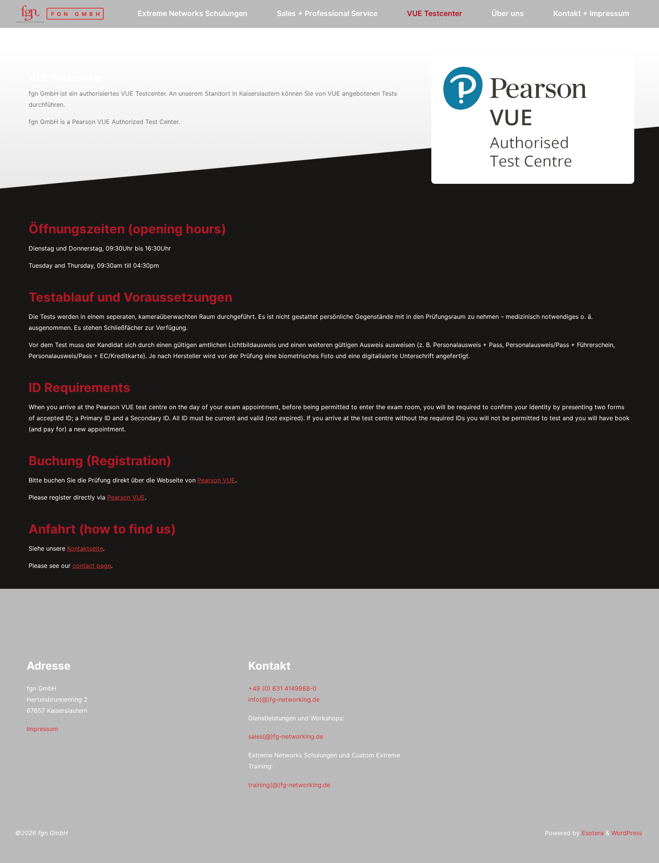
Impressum (42, 729)
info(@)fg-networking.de (284, 699)
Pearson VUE (216, 480)
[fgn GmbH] (29, 13)
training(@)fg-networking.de (289, 785)
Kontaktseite (85, 548)
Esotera (592, 833)
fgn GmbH (77, 13)
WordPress (626, 833)
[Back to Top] (629, 852)
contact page (91, 565)
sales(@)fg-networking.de (285, 736)
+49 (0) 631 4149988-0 (282, 688)
